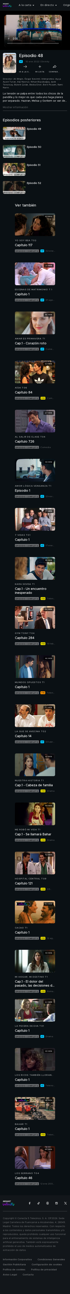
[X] (65, 1203)
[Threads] (47, 1203)
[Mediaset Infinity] (7, 5)
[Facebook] (29, 1203)
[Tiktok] (38, 1203)
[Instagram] (56, 1203)
